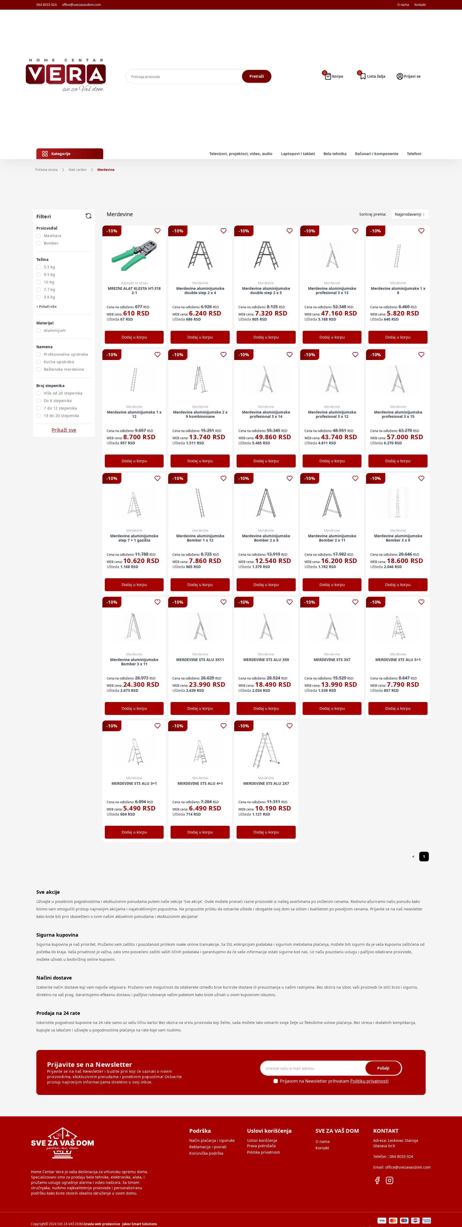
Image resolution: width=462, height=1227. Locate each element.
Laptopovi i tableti (298, 153)
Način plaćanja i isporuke (212, 1140)
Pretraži (256, 76)
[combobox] (410, 214)
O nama (403, 5)
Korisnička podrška (206, 1153)
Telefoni (414, 153)
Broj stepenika (50, 385)
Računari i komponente (376, 153)
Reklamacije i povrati (207, 1146)
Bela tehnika (335, 153)
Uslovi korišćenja (262, 1140)
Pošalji (383, 1068)
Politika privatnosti (263, 1152)
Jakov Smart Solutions (139, 1224)
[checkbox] (38, 236)
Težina (42, 259)
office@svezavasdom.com (81, 5)
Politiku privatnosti (369, 1081)
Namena (44, 346)
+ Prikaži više (46, 307)
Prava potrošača (261, 1145)
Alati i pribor (77, 170)
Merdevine (105, 170)
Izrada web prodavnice (102, 1224)
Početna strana (46, 170)
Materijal (44, 322)
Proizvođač (47, 228)
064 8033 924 (46, 5)
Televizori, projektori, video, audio (240, 153)
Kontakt (420, 5)
